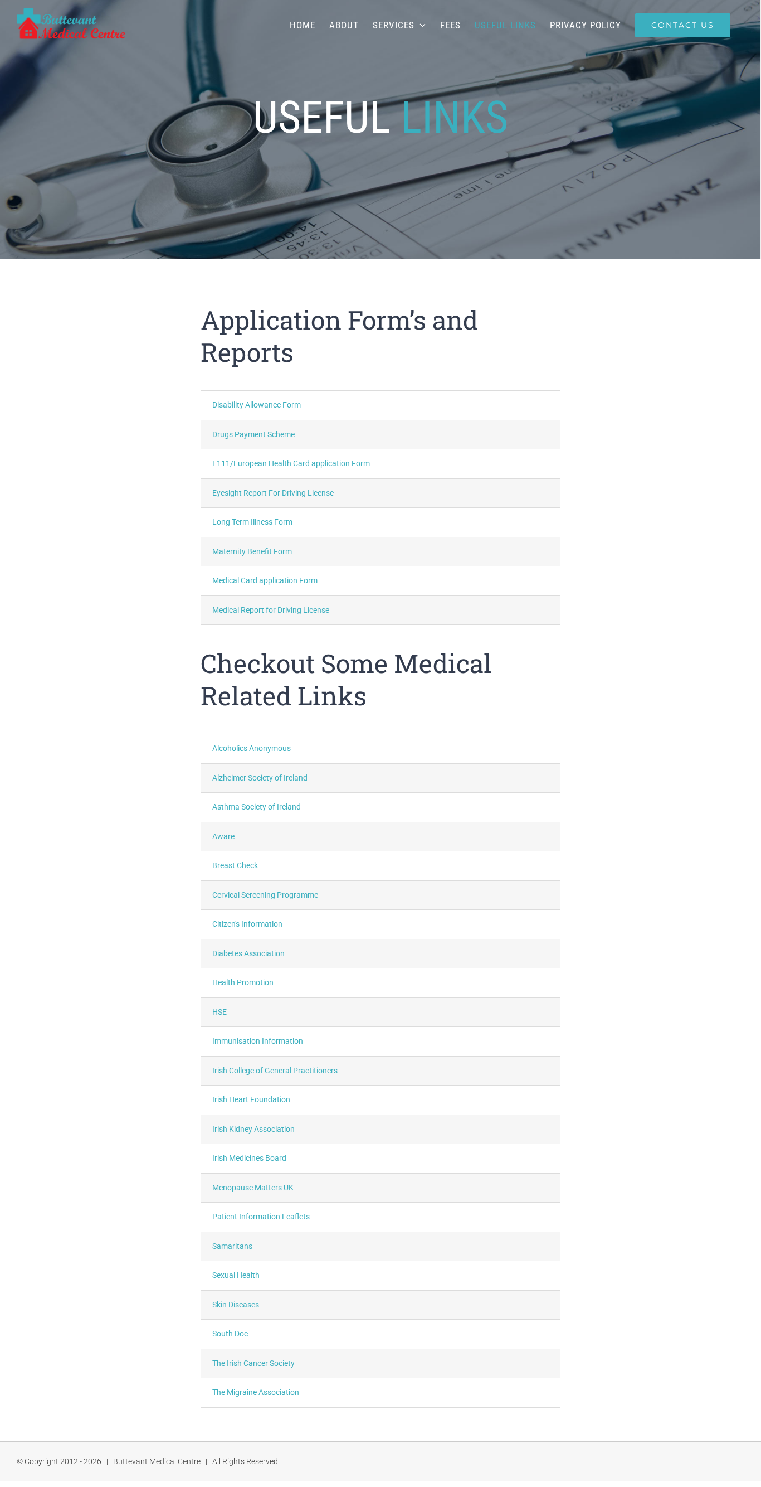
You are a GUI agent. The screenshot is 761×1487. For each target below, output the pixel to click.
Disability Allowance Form (256, 404)
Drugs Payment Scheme (253, 434)
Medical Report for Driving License (270, 610)
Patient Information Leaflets (261, 1216)
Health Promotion (243, 982)
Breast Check (235, 865)
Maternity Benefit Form (252, 551)
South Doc (230, 1333)
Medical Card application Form (265, 580)
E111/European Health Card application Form (291, 463)
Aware (223, 836)
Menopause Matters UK (253, 1187)
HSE (219, 1012)
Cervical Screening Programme (265, 894)
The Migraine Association (255, 1392)
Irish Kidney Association (253, 1129)
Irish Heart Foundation (251, 1099)
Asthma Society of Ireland (256, 806)
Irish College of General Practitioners (275, 1070)
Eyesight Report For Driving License (273, 492)
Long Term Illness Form (252, 521)
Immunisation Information (257, 1040)
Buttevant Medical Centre (157, 1461)
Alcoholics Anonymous (251, 748)
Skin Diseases (235, 1304)
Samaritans (232, 1246)
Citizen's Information (247, 923)
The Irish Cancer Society (253, 1363)
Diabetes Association (248, 953)
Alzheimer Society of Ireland (260, 777)
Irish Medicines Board (249, 1158)
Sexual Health (236, 1275)
